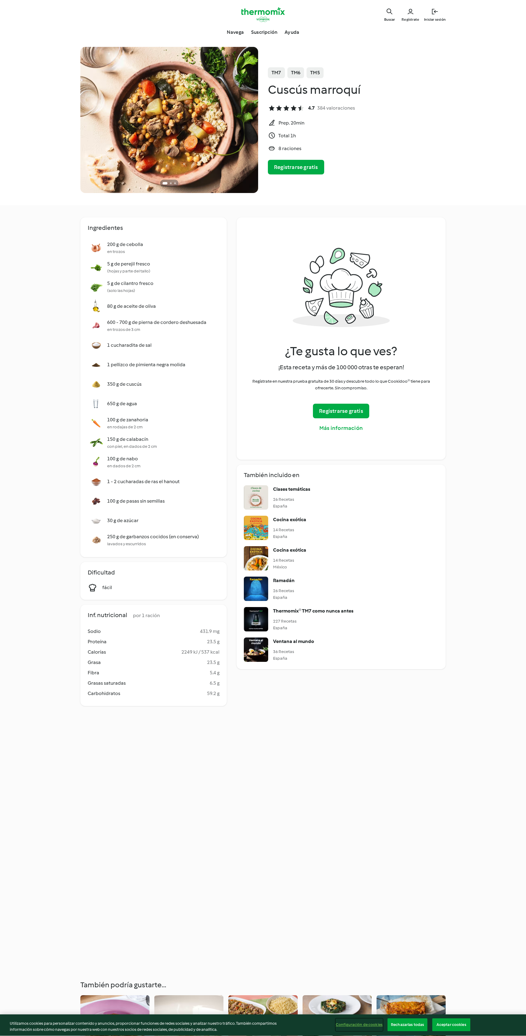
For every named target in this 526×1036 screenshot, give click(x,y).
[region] (263, 1025)
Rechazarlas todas (407, 1024)
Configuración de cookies (359, 1024)
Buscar (389, 19)
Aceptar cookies (451, 1024)
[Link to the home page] (263, 14)
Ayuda (292, 32)
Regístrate (410, 19)
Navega (235, 32)
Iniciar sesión (435, 19)
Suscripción (264, 32)
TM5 (315, 73)
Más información (341, 428)
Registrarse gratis (296, 167)
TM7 (276, 73)
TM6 (296, 73)
